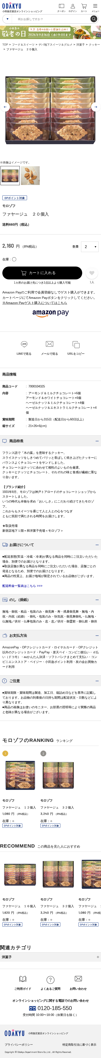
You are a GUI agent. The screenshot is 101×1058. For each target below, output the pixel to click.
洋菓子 (80, 44)
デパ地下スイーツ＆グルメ (55, 44)
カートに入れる (42, 273)
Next (96, 107)
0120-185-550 (55, 1008)
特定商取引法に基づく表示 (79, 1044)
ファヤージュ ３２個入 (57, 807)
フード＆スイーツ (23, 44)
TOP (5, 44)
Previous (5, 107)
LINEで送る (24, 353)
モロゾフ (9, 206)
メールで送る (49, 353)
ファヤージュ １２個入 (19, 807)
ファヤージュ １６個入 (19, 906)
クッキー (94, 44)
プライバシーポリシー (19, 1044)
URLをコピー (76, 353)
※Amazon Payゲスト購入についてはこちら (34, 303)
